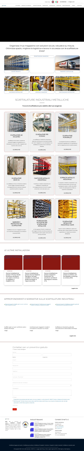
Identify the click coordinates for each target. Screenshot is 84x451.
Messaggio (16, 388)
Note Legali (48, 449)
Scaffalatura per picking (28, 445)
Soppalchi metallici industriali (56, 445)
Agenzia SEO (54, 449)
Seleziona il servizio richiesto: (20, 382)
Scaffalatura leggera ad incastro (16, 445)
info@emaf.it (71, 1)
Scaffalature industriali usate (69, 445)
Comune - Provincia (18, 377)
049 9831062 (63, 1)
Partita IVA (15, 365)
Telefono (15, 371)
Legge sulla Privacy (40, 449)
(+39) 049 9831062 (60, 426)
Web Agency (61, 449)
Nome (14, 357)
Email (14, 360)
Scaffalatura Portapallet (39, 445)
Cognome (45, 357)
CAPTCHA (15, 405)
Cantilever (47, 445)
